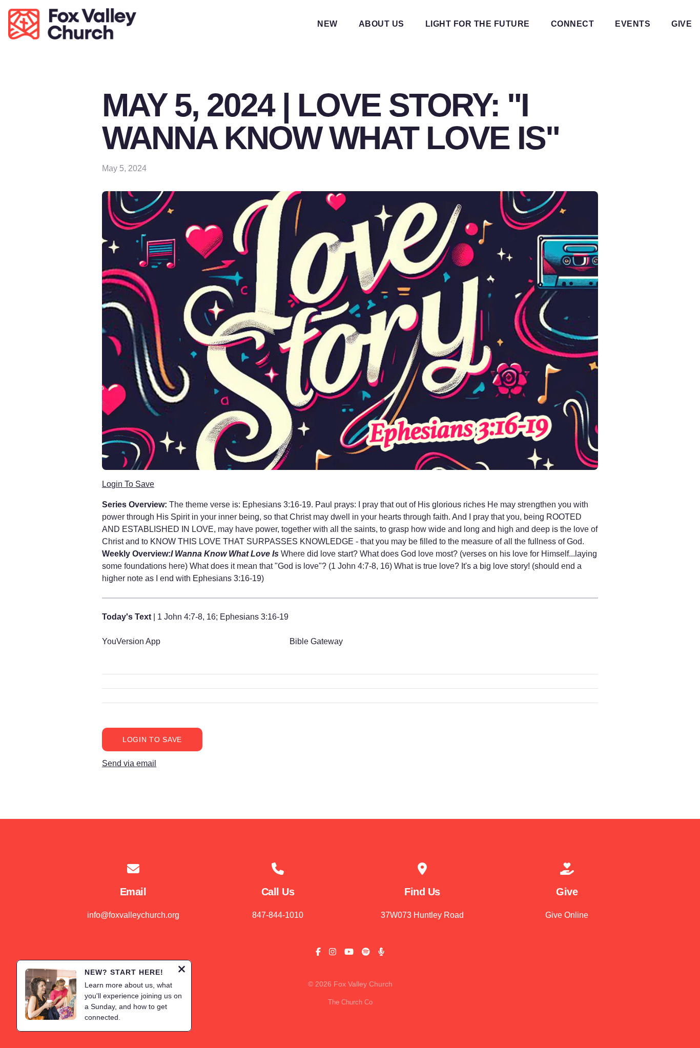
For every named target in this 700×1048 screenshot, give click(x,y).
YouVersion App (131, 641)
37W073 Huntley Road (422, 915)
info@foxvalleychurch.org (133, 915)
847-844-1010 (277, 915)
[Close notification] (182, 970)
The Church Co (350, 1002)
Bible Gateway (316, 641)
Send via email (129, 763)
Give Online (566, 915)
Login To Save (128, 484)
